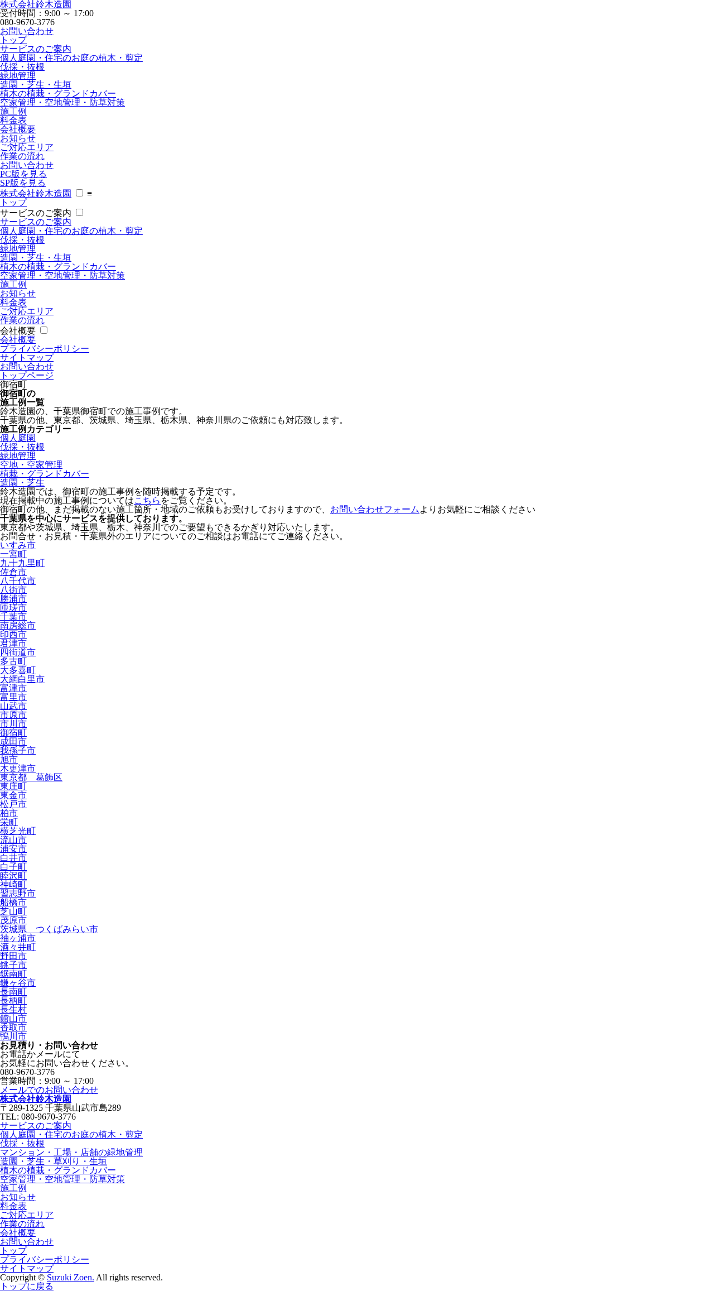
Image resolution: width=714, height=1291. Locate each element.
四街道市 (18, 652)
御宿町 (13, 732)
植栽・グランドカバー (44, 473)
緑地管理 (18, 75)
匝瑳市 (13, 607)
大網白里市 (22, 679)
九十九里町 (22, 563)
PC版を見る (23, 174)
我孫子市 (18, 750)
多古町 (13, 661)
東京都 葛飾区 (31, 777)
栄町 (9, 822)
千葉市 (13, 616)
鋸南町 (13, 973)
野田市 (13, 956)
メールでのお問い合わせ (49, 1090)
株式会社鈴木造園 (35, 193)
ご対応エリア (27, 147)
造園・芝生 (22, 482)
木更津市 (18, 768)
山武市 (13, 706)
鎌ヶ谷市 (18, 982)
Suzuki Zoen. (70, 1277)
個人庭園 (18, 438)
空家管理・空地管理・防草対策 (62, 102)
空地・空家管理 (31, 464)
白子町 (13, 866)
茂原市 (13, 920)
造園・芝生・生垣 (35, 84)
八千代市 (18, 580)
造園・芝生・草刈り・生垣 (53, 1161)
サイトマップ (27, 357)
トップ (13, 40)
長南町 (13, 991)
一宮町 (13, 554)
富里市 (13, 697)
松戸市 (13, 804)
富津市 (13, 688)
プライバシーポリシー (44, 348)
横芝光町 (18, 831)
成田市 (13, 741)
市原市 (13, 714)
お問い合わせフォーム (374, 509)
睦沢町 (13, 875)
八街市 (13, 589)
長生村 (13, 1009)
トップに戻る (27, 1286)
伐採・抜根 (22, 66)
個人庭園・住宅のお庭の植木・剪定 (71, 58)
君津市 (13, 643)
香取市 (13, 1027)
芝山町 (13, 911)
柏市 (9, 813)
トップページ (27, 375)
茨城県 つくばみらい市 (49, 929)
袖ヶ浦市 (18, 938)
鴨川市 (13, 1036)
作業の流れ (22, 156)
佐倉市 (13, 572)
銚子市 (13, 965)
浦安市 (13, 848)
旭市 (9, 759)
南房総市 (18, 625)
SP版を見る (23, 183)
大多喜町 (18, 670)
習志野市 (18, 893)
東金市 (13, 795)
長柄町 (13, 1000)
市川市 (13, 723)
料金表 (13, 120)
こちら (147, 500)
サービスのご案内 (35, 49)
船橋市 (13, 902)
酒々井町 (18, 947)
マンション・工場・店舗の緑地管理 (71, 1152)
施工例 (13, 111)
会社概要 (18, 129)
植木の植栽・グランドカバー (58, 93)
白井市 (13, 857)
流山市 (13, 839)
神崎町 (13, 884)
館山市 (13, 1018)
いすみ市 (18, 545)
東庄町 (13, 786)
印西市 (13, 634)
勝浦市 (13, 598)
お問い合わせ (27, 31)
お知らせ (18, 138)
